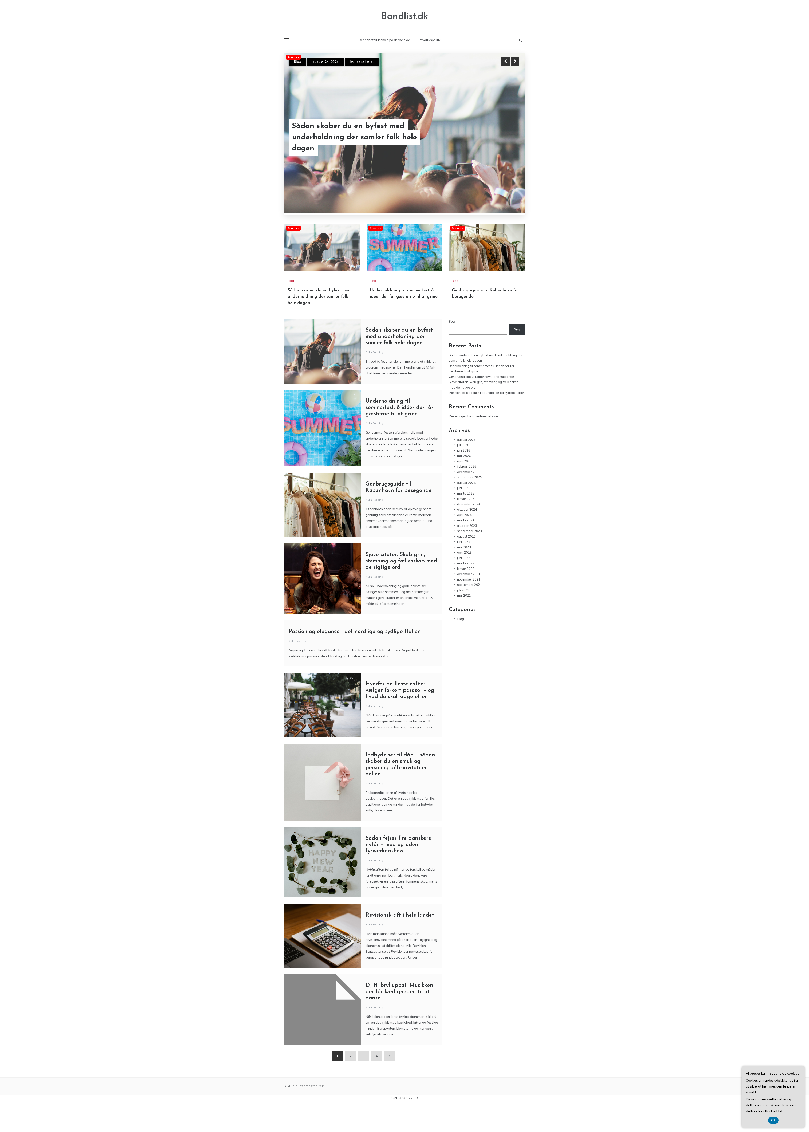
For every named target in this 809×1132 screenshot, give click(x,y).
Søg (452, 349)
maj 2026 (464, 484)
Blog (297, 65)
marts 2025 (465, 521)
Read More (507, 148)
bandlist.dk (360, 65)
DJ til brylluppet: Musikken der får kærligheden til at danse (399, 1019)
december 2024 (468, 532)
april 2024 (464, 543)
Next (515, 61)
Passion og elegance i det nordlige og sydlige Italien (355, 659)
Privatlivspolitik (429, 40)
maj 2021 (464, 623)
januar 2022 (465, 596)
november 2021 (468, 607)
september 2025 (469, 505)
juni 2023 (463, 570)
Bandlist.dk (404, 16)
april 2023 (464, 580)
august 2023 (466, 564)
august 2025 (466, 510)
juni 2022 (463, 586)
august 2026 (466, 467)
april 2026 (464, 489)
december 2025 (468, 500)
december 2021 (468, 602)
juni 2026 (463, 478)
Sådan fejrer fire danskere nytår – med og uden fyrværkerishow (398, 872)
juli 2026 (463, 473)
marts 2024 (465, 548)
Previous (505, 61)
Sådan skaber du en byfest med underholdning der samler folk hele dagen (319, 324)
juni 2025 (463, 516)
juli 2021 (463, 618)
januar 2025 (465, 527)
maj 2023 (464, 575)
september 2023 (469, 559)
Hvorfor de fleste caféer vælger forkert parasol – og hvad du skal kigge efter (400, 718)
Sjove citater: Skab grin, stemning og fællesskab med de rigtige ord (401, 589)
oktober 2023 (467, 553)
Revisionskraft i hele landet (400, 943)
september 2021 (469, 613)
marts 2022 (465, 591)
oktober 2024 (467, 537)
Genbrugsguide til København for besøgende (351, 148)
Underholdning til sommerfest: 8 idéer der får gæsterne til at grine (399, 435)
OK (773, 1120)
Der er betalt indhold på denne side (384, 40)
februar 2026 (466, 494)
